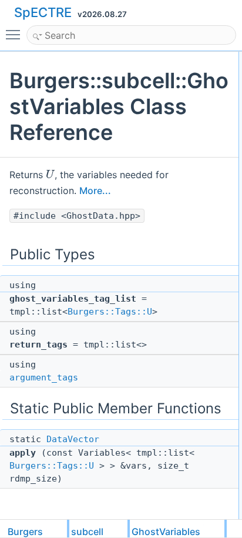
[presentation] (50, 174)
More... (95, 190)
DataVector (72, 439)
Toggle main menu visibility (15, 34)
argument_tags (43, 377)
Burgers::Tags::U (110, 311)
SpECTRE (43, 12)
